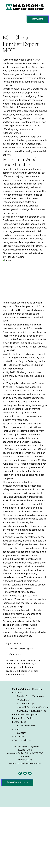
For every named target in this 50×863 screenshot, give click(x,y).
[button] (38, 19)
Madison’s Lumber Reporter (27, 688)
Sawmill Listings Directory (31, 710)
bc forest (10, 659)
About (15, 729)
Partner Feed (19, 721)
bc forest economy (26, 659)
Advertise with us (21, 740)
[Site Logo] (25, 7)
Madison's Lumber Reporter (25, 746)
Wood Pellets (24, 699)
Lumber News (13, 654)
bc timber (24, 670)
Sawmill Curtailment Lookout (33, 707)
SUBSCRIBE (18, 736)
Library (21, 732)
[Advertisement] (25, 832)
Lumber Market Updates (25, 714)
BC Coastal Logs (25, 703)
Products (17, 692)
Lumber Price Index (23, 718)
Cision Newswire (26, 725)
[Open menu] (4, 12)
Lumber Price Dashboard (31, 696)
